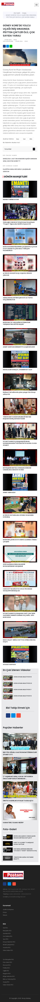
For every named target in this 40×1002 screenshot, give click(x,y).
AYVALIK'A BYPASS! (9, 664)
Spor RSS (5, 939)
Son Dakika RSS (7, 936)
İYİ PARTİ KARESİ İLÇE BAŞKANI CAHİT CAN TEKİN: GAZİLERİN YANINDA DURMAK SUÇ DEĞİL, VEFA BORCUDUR (19, 615)
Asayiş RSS (6, 982)
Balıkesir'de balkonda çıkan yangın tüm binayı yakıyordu (19, 393)
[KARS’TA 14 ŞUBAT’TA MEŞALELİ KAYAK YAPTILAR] (8, 843)
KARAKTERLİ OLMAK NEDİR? (13, 822)
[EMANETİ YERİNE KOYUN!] (20, 189)
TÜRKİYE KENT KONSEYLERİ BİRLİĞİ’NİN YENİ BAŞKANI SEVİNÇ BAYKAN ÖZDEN (17, 418)
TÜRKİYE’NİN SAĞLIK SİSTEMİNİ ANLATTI (23, 858)
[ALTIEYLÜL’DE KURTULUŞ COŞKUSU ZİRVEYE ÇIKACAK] (20, 263)
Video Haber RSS (8, 950)
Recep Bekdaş (26, 998)
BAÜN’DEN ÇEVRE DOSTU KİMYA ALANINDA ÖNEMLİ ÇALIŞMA (20, 541)
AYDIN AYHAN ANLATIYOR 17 (22, 689)
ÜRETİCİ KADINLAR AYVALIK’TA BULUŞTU (18, 801)
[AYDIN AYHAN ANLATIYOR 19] (8, 697)
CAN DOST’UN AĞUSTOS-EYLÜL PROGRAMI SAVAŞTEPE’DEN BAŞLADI (17, 590)
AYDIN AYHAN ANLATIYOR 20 (23, 683)
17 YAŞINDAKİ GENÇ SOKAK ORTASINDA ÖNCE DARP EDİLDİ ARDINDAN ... (18, 777)
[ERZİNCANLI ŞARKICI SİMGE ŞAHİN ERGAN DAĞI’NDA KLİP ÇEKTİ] (8, 837)
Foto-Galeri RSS (7, 962)
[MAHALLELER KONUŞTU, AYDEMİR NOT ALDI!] (20, 359)
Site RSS (5, 928)
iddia (31, 139)
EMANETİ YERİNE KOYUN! (11, 199)
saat (24, 139)
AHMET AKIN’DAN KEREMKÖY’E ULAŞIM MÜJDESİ (19, 347)
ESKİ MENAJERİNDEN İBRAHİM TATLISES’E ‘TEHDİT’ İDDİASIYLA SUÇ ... (25, 850)
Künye (5, 912)
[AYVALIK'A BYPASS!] (20, 654)
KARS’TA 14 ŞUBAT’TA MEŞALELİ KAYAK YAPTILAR (24, 843)
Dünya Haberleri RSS (9, 942)
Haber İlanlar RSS (8, 985)
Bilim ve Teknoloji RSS (9, 979)
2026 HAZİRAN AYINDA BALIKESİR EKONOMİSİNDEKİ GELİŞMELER (14, 565)
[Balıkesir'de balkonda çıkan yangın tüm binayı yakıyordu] (20, 382)
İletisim (5, 915)
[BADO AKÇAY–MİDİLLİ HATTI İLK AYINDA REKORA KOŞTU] (20, 629)
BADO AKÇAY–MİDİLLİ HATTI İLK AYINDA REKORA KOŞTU (19, 641)
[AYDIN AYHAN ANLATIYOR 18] (8, 678)
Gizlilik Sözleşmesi (8, 909)
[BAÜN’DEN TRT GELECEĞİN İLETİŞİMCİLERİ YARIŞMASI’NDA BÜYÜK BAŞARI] (20, 312)
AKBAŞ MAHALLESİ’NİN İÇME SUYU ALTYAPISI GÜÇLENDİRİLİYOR (18, 299)
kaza (17, 139)
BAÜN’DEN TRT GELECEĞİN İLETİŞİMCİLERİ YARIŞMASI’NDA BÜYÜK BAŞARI (16, 323)
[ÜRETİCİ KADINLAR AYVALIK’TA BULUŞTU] (20, 789)
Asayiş (24, 13)
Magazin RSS (7, 973)
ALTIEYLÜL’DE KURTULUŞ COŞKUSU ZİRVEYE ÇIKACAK (17, 274)
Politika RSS (6, 968)
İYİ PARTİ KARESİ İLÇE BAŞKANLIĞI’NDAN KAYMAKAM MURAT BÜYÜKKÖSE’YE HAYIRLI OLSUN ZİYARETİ (20, 443)
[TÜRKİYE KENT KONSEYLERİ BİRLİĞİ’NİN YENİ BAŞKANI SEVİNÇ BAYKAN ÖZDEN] (20, 406)
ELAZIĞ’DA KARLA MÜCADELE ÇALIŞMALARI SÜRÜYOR (17, 168)
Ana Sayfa (17, 13)
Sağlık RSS (6, 971)
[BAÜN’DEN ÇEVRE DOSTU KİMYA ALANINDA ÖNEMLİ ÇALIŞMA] (20, 529)
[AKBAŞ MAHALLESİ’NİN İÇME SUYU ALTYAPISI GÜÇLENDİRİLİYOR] (20, 287)
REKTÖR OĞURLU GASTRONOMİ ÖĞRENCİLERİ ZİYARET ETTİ (20, 753)
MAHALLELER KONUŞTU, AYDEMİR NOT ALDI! (17, 370)
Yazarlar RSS (6, 947)
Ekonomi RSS (7, 965)
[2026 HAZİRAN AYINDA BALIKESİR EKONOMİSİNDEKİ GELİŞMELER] (20, 554)
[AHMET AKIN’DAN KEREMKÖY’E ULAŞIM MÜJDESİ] (20, 336)
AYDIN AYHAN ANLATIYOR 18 (23, 677)
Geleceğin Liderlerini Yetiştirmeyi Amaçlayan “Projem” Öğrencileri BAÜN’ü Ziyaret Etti (19, 223)
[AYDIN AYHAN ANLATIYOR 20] (8, 684)
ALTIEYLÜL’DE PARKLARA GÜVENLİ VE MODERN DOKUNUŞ (18, 516)
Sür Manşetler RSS (8, 959)
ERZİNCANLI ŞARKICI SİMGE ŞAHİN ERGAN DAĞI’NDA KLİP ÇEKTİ (24, 837)
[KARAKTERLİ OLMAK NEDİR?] (20, 811)
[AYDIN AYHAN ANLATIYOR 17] (8, 690)
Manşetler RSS (7, 930)
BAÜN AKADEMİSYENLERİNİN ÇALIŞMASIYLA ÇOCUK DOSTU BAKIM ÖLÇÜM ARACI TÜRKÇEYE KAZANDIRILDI (20, 248)
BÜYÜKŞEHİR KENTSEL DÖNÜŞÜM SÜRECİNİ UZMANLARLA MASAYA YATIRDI (17, 469)
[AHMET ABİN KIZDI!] (20, 482)
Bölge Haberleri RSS (9, 976)
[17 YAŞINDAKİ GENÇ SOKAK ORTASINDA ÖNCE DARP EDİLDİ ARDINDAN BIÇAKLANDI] (20, 765)
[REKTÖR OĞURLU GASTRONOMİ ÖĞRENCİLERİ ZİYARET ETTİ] (20, 741)
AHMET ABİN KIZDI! (9, 492)
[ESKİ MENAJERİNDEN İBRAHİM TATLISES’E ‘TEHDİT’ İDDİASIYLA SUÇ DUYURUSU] (8, 850)
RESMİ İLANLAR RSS (8, 945)
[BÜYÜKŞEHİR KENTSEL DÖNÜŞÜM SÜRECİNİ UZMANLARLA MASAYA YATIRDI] (20, 457)
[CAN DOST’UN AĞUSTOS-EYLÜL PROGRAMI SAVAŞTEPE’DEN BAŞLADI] (20, 578)
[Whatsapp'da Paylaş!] (11, 46)
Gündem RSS (7, 933)
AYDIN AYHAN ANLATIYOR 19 (23, 696)
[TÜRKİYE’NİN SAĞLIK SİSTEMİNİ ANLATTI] (8, 858)
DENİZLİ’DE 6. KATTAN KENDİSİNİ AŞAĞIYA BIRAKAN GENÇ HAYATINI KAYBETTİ (20, 158)
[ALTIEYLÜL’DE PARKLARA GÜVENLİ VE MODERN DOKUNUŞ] (20, 505)
